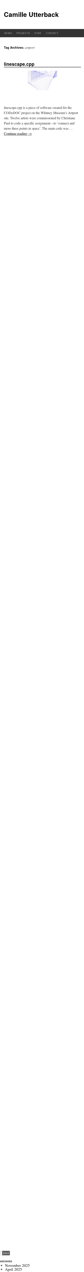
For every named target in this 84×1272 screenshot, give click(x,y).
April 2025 (13, 1269)
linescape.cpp (19, 64)
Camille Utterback (31, 14)
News (8, 33)
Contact (52, 33)
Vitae (38, 33)
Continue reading (18, 133)
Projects (23, 33)
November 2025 (17, 1265)
